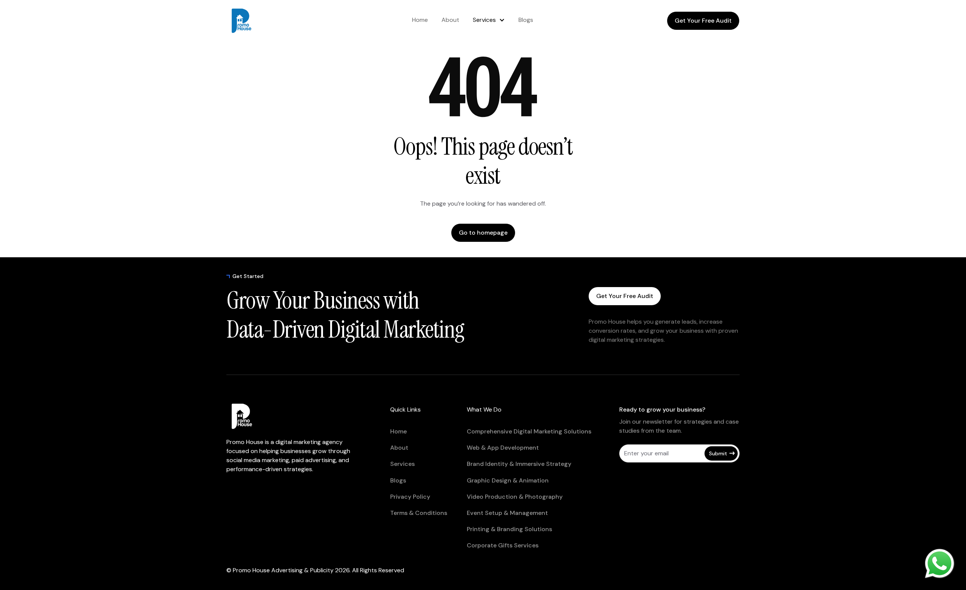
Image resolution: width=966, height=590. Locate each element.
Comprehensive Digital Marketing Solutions (529, 431)
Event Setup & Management (507, 513)
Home (420, 20)
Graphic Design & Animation (508, 480)
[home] (256, 21)
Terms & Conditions (418, 513)
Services (484, 20)
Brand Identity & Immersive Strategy (519, 464)
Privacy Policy (410, 497)
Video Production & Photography (515, 497)
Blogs (525, 20)
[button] (489, 20)
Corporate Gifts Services (502, 545)
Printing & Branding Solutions (509, 529)
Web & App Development (503, 448)
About (450, 20)
